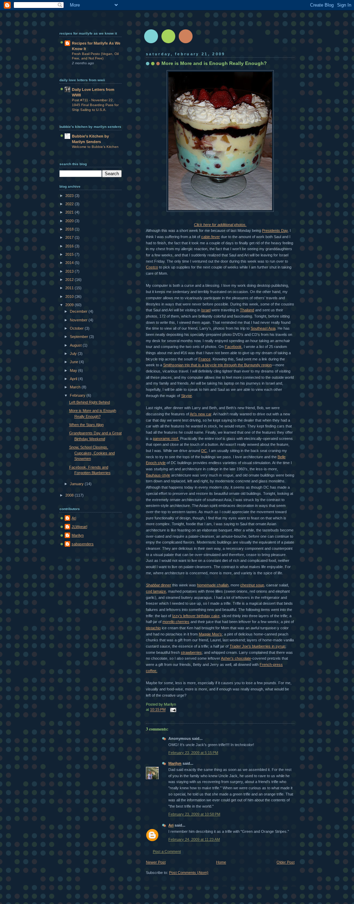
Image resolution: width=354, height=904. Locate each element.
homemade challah (213, 585)
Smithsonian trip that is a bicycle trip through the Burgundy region (217, 365)
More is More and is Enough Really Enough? (214, 63)
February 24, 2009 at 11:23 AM (194, 839)
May (74, 370)
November (79, 320)
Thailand (247, 310)
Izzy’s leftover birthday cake (196, 616)
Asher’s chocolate (236, 658)
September (79, 337)
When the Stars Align (86, 425)
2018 (70, 229)
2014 (70, 263)
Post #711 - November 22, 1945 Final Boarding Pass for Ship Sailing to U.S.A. (95, 104)
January (77, 484)
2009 (70, 305)
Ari (171, 825)
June (74, 362)
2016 (70, 246)
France (204, 359)
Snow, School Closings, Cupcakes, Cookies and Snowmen (92, 453)
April (74, 379)
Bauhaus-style (158, 475)
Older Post (286, 862)
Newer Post (156, 862)
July (74, 353)
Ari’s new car (200, 414)
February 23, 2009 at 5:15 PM (193, 753)
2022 (70, 204)
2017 (70, 237)
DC (204, 451)
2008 (70, 495)
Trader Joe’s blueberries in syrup (257, 646)
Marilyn (174, 763)
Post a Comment (167, 851)
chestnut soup (252, 585)
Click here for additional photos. (220, 225)
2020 (70, 221)
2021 (70, 212)
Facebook (233, 347)
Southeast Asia (263, 328)
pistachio (153, 628)
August (76, 345)
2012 (70, 279)
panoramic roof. (166, 438)
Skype (186, 396)
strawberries (191, 652)
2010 (70, 296)
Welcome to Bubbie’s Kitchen (95, 147)
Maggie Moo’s (210, 634)
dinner (158, 585)
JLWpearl (79, 527)
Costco (152, 267)
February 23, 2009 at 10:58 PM (194, 814)
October (77, 328)
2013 (70, 271)
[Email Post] (172, 710)
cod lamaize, (156, 591)
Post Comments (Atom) (188, 872)
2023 (70, 196)
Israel (206, 310)
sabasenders (83, 544)
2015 (70, 254)
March (76, 387)
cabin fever (210, 237)
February (78, 395)
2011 (70, 288)
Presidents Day (275, 230)
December (79, 311)
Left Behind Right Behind (89, 402)
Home (221, 862)
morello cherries (175, 622)
